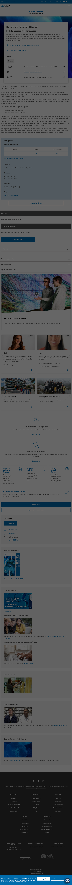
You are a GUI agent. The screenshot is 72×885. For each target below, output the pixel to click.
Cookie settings (58, 879)
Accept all (43, 879)
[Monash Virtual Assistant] (67, 880)
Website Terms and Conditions (19, 882)
